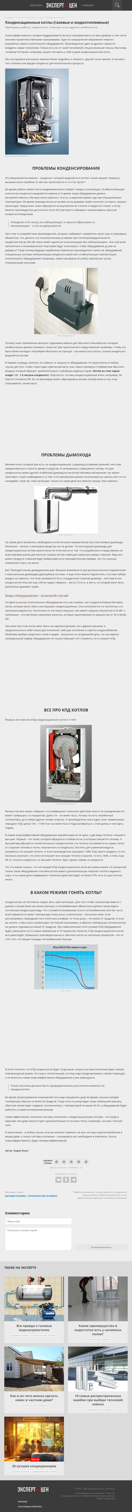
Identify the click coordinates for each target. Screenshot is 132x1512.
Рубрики (88, 5)
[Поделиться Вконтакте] (58, 1181)
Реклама (22, 1501)
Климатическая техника (98, 1409)
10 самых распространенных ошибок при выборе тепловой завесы (98, 1400)
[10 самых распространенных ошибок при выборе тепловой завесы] (98, 1369)
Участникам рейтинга (30, 1506)
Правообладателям (106, 1498)
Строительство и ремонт (44, 1335)
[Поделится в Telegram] (73, 1181)
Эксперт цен (61, 5)
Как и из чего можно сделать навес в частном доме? (34, 1398)
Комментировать (101, 1247)
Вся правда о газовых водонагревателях (34, 1328)
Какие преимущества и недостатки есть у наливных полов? (97, 1330)
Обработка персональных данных (99, 1495)
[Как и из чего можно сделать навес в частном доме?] (34, 1369)
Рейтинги (36, 5)
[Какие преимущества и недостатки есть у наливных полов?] (98, 1298)
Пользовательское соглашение (89, 1493)
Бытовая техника (20, 1335)
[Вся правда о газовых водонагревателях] (34, 1298)
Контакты (110, 1488)
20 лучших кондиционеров (34, 1466)
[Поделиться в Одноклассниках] (66, 1181)
